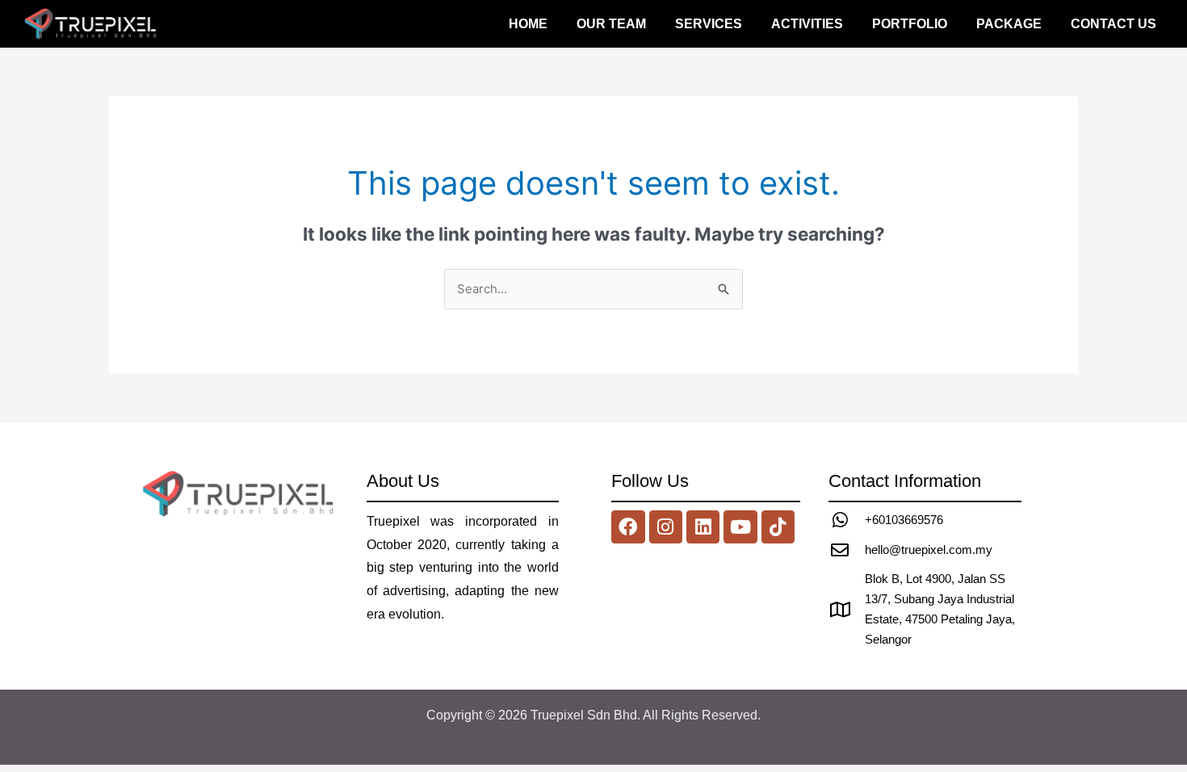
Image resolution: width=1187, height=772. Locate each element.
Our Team (611, 24)
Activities (807, 24)
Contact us (1113, 24)
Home (528, 24)
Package (1009, 24)
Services (708, 24)
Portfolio (909, 24)
